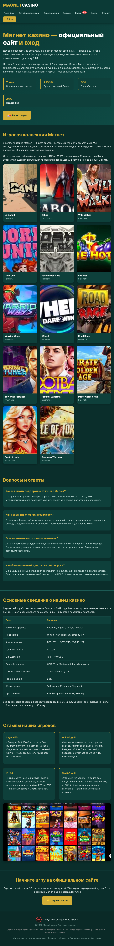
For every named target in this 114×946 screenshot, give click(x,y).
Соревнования (51, 13)
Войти (10, 19)
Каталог (106, 13)
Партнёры (9, 13)
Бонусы (67, 13)
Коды (80, 13)
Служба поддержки (28, 13)
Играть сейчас (57, 900)
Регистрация (17, 115)
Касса (94, 13)
